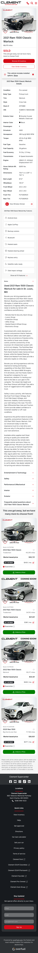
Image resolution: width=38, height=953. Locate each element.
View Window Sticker (17, 204)
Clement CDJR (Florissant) (18, 870)
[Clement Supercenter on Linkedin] (28, 781)
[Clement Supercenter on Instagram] (19, 781)
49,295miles (30, 553)
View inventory (19, 815)
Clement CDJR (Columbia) (17, 865)
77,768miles (30, 732)
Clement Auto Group (17, 887)
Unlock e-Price (20, 572)
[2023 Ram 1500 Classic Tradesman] (19, 531)
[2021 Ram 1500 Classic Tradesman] (19, 591)
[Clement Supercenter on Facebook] (9, 781)
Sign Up (19, 927)
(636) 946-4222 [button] (20, 801)
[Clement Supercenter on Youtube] (14, 781)
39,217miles (30, 672)
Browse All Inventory (19, 61)
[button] (28, 3)
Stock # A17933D (8, 667)
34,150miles (30, 612)
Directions (19, 831)
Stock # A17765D (8, 607)
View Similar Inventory (19, 66)
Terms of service (19, 854)
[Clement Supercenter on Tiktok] (23, 781)
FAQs (19, 820)
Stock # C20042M (8, 726)
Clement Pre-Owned (17, 881)
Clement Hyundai (18, 876)
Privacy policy (19, 848)
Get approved (19, 826)
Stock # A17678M (8, 547)
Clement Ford (18, 859)
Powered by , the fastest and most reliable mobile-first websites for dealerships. (19, 942)
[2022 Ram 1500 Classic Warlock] (19, 651)
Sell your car (19, 842)
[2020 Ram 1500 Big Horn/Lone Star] (19, 710)
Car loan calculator (19, 837)
